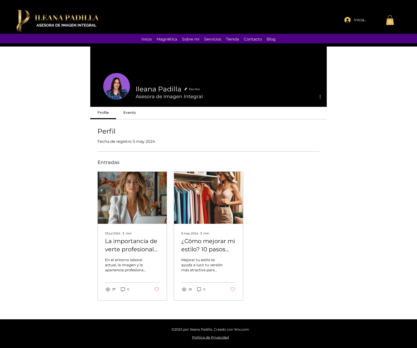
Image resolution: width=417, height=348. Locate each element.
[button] (390, 20)
